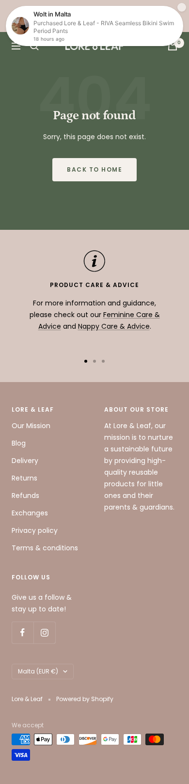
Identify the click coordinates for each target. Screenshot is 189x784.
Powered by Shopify (84, 699)
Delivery (25, 460)
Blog (19, 443)
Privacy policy (35, 530)
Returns (24, 478)
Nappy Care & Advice (114, 326)
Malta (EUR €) (38, 671)
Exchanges (30, 513)
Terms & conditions (45, 548)
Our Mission (31, 426)
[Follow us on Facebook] (22, 632)
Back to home (94, 169)
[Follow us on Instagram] (44, 632)
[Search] (34, 46)
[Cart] (172, 46)
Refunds (25, 495)
